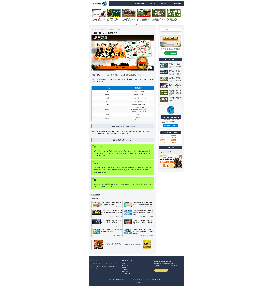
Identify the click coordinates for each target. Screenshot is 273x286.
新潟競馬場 (162, 140)
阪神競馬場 (173, 140)
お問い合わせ (147, 279)
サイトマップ (155, 279)
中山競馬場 (162, 142)
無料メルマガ (112, 279)
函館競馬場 (162, 137)
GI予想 (123, 263)
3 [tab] (138, 24)
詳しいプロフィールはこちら (170, 125)
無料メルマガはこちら (170, 53)
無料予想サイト (119, 279)
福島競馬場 (162, 139)
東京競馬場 (173, 136)
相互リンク (161, 279)
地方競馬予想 (125, 269)
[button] (180, 30)
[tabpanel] (99, 15)
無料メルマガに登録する (161, 270)
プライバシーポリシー (138, 279)
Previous (90, 15)
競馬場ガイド (125, 271)
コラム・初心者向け (126, 273)
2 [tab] (136, 24)
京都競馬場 (173, 139)
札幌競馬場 (162, 136)
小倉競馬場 (173, 142)
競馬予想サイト (96, 194)
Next (182, 15)
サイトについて (128, 279)
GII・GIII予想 (125, 265)
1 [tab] (134, 24)
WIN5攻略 (124, 267)
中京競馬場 (173, 137)
